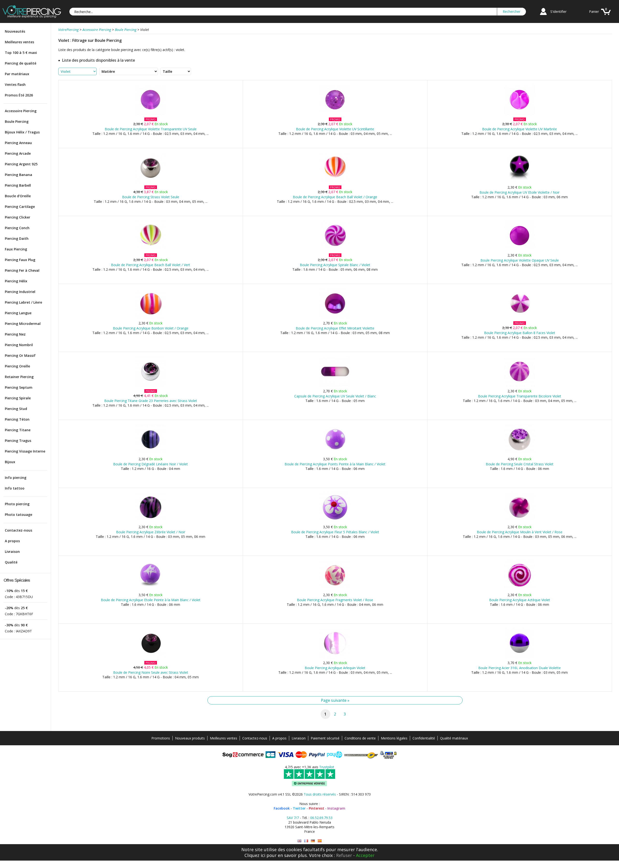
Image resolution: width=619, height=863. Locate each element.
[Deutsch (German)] (313, 841)
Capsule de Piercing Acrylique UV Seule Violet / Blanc (335, 396)
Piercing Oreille (17, 366)
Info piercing (15, 477)
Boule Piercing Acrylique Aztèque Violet (519, 600)
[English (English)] (299, 841)
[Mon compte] (543, 15)
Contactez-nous (18, 530)
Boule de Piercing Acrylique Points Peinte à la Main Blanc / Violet (335, 464)
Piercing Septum (18, 387)
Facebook (282, 808)
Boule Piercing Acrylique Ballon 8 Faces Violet (519, 332)
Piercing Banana (18, 174)
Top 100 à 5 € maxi (21, 52)
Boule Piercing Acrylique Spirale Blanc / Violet (335, 265)
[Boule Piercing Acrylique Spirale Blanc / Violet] (335, 250)
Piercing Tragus (18, 440)
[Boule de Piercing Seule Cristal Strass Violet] (519, 454)
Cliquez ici (254, 855)
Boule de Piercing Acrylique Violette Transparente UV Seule (151, 129)
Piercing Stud (16, 408)
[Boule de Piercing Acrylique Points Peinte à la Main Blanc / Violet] (335, 454)
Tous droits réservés (320, 794)
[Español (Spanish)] (319, 841)
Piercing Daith (17, 238)
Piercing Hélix (16, 281)
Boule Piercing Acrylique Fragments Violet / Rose (335, 600)
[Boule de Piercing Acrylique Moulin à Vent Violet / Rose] (519, 521)
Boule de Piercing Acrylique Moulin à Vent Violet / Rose (519, 532)
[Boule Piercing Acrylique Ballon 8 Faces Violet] (519, 318)
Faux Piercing (16, 249)
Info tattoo (14, 488)
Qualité (11, 562)
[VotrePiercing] (31, 16)
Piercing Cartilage (20, 206)
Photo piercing (17, 504)
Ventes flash (15, 84)
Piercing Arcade (18, 153)
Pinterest (316, 808)
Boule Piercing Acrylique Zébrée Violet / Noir (150, 532)
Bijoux (10, 462)
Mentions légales (394, 738)
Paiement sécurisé (325, 738)
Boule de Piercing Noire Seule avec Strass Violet (150, 672)
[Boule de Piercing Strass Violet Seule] (150, 182)
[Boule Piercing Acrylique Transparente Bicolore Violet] (519, 386)
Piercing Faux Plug (20, 259)
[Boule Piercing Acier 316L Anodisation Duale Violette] (519, 657)
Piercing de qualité (20, 63)
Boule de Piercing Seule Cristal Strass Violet (519, 464)
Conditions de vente (360, 738)
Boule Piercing (17, 121)
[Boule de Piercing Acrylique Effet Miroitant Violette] (335, 318)
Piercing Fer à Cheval (22, 270)
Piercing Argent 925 (21, 164)
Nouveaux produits (190, 738)
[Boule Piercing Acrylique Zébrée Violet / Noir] (150, 521)
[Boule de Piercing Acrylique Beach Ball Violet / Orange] (335, 182)
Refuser (344, 855)
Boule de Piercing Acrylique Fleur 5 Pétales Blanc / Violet (335, 532)
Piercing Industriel (20, 291)
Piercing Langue (18, 313)
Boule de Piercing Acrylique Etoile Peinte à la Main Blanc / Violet (150, 600)
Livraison (12, 551)
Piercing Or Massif (20, 355)
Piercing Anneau (18, 142)
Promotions (160, 738)
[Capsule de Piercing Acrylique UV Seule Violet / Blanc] (335, 386)
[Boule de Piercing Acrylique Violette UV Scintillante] (335, 114)
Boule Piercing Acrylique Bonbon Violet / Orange (150, 328)
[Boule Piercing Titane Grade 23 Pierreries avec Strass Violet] (150, 386)
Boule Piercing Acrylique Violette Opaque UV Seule (519, 260)
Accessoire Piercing (21, 111)
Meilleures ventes (19, 42)
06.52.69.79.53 (321, 817)
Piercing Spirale (18, 398)
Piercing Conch (17, 228)
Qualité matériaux (454, 738)
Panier (594, 11)
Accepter (365, 855)
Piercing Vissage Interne (25, 451)
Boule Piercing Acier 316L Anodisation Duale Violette (519, 668)
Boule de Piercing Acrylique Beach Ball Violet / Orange (335, 197)
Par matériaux (17, 74)
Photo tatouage (18, 514)
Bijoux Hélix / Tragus (22, 132)
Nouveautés (15, 31)
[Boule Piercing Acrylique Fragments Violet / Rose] (335, 589)
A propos (12, 541)
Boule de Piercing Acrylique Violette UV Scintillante (335, 129)
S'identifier (558, 11)
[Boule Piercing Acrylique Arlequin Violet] (335, 657)
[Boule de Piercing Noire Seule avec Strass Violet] (150, 657)
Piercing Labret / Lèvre (23, 302)
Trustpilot (326, 767)
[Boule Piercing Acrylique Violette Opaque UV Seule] (519, 250)
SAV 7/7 (293, 817)
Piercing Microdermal (23, 323)
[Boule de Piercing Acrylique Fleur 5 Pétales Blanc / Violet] (335, 521)
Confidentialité (424, 738)
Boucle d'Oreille (18, 196)
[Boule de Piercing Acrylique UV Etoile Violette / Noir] (519, 182)
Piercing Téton (17, 419)
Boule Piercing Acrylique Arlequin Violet (335, 668)
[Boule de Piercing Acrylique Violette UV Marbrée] (519, 114)
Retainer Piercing (19, 376)
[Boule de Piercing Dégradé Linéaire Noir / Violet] (150, 454)
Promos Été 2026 (19, 95)
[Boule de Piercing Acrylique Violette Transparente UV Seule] (150, 114)
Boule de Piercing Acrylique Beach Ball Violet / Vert (150, 265)
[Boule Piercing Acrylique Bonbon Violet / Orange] (150, 318)
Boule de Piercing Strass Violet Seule (150, 197)
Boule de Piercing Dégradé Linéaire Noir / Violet (150, 464)
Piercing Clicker (17, 217)
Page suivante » (335, 700)
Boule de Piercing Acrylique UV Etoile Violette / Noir (519, 192)
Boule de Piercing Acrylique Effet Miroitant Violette (335, 328)
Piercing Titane (17, 430)
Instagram (336, 808)
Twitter (299, 808)
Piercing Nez (15, 334)
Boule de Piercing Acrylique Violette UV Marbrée (519, 129)
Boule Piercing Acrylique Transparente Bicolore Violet (519, 396)
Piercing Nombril (19, 345)
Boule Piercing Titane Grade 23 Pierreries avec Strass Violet (150, 400)
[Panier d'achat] (606, 15)
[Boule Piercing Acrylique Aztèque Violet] (519, 589)
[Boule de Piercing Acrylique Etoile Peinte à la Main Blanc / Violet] (150, 589)
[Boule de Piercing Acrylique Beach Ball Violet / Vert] (150, 250)
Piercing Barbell (18, 185)
